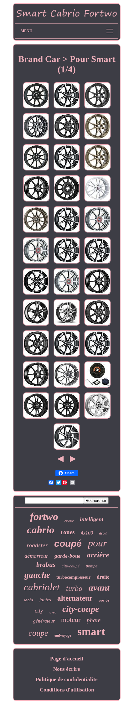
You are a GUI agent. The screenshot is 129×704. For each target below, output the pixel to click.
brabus (45, 564)
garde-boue (67, 556)
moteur (70, 619)
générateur (44, 620)
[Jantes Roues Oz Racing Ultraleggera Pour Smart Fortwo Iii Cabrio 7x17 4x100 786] (66, 418)
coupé (68, 543)
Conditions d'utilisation (67, 690)
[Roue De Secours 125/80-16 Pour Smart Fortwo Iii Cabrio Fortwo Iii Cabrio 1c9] (97, 387)
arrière (98, 554)
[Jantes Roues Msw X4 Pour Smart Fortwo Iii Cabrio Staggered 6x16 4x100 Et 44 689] (97, 325)
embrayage (62, 635)
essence (69, 521)
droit (102, 533)
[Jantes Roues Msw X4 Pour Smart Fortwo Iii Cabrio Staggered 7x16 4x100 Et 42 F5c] (36, 356)
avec (52, 612)
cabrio (40, 529)
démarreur (36, 556)
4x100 (87, 532)
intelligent (91, 519)
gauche (37, 575)
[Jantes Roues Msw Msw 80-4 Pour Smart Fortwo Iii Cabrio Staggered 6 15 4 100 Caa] (66, 449)
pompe (91, 566)
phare (94, 620)
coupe (38, 633)
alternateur (74, 598)
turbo (74, 588)
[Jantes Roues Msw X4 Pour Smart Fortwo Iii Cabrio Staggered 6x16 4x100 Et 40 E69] (66, 263)
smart (91, 631)
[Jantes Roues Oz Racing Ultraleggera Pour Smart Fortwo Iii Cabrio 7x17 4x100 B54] (97, 201)
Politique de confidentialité (67, 679)
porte (104, 600)
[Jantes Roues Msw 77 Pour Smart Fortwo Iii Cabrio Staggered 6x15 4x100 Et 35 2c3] (97, 418)
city (39, 611)
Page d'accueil (66, 659)
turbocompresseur (73, 577)
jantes (45, 599)
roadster (37, 545)
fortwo (44, 516)
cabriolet (42, 586)
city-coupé (71, 566)
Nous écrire (66, 669)
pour (97, 543)
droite (103, 577)
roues (68, 532)
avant (99, 587)
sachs (28, 599)
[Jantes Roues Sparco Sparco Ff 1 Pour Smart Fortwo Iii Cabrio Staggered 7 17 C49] (36, 108)
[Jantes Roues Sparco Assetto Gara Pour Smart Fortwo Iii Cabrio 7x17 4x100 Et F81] (36, 170)
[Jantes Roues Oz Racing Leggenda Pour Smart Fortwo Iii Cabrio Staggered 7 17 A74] (66, 201)
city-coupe (80, 609)
